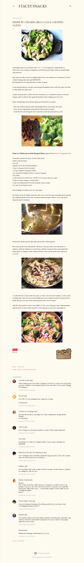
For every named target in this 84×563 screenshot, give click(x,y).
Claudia (21, 515)
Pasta (34, 369)
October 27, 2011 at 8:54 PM (27, 433)
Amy (20, 439)
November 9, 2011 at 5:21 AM (27, 536)
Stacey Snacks (33, 6)
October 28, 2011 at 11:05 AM (27, 474)
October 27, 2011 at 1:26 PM (27, 421)
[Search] (70, 6)
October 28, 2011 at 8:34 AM (27, 460)
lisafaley (21, 466)
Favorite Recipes (27, 369)
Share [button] (14, 367)
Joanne (21, 427)
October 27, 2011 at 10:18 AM (27, 405)
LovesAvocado (24, 380)
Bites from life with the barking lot (31, 452)
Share (14, 352)
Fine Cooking (42, 68)
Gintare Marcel (47, 557)
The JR (21, 396)
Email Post (20, 367)
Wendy (21, 530)
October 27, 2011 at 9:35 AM (27, 390)
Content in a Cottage (26, 411)
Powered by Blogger (44, 553)
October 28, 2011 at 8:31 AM (27, 446)
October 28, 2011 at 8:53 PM (27, 524)
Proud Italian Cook (25, 501)
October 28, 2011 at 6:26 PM (27, 509)
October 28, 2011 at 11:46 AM (27, 495)
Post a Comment (18, 541)
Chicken (19, 369)
